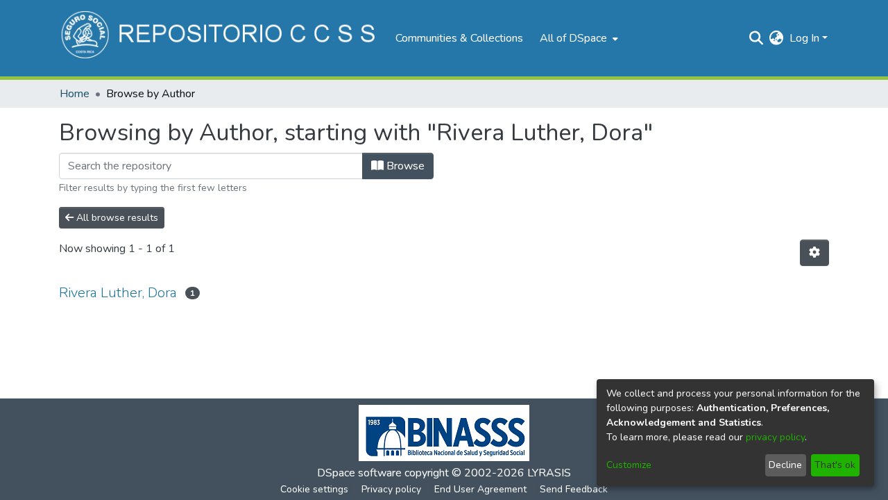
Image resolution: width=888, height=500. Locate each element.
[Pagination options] (814, 253)
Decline (785, 465)
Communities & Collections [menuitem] (459, 38)
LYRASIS (549, 473)
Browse (404, 166)
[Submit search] (756, 38)
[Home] (220, 38)
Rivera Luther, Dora (118, 292)
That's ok (834, 465)
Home (74, 93)
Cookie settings (314, 489)
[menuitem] (577, 38)
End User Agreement (480, 489)
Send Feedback (574, 489)
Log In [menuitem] (804, 38)
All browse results (116, 217)
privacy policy (775, 437)
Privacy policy (391, 489)
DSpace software (359, 473)
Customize (628, 465)
